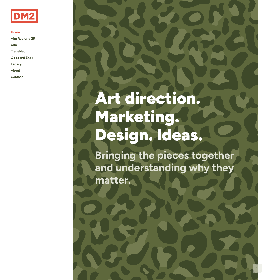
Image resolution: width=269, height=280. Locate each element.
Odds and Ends (22, 58)
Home (15, 32)
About (15, 70)
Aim (14, 45)
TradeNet (18, 51)
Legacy (16, 64)
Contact (17, 77)
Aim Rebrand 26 (23, 38)
